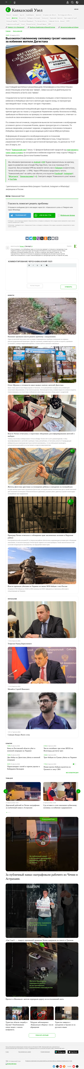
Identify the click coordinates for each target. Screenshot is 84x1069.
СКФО (68, 21)
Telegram (59, 168)
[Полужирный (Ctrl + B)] (29, 265)
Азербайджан (30, 15)
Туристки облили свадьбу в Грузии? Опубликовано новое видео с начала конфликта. (16, 1026)
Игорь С (22, 246)
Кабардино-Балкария (33, 18)
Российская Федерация (26, 21)
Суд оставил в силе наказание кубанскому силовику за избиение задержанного (60, 806)
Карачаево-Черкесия (56, 18)
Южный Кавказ (41, 24)
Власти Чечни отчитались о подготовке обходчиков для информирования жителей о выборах (41, 434)
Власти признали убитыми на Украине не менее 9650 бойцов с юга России (37, 586)
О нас (7, 1052)
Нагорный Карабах (11, 21)
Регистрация (35, 285)
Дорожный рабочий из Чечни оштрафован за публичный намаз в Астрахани (23, 806)
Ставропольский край (12, 24)
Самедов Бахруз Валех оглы (19, 734)
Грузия (8, 18)
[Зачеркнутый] (41, 265)
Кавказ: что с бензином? (16, 27)
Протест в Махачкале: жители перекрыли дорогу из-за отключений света (35, 999)
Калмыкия (45, 18)
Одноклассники (26, 176)
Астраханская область (49, 15)
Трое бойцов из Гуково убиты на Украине (60, 757)
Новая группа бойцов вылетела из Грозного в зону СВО (57, 768)
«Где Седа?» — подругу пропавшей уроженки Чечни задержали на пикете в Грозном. (40, 940)
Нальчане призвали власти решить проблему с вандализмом (32, 336)
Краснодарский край (70, 18)
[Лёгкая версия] (14, 2)
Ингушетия (22, 18)
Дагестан (14, 18)
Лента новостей (17, 31)
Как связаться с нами (24, 1052)
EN (10, 2)
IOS (43, 162)
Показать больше (42, 1035)
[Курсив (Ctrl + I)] (33, 265)
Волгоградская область (65, 15)
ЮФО (49, 24)
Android (37, 162)
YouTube (13, 179)
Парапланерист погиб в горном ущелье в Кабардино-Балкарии (23, 767)
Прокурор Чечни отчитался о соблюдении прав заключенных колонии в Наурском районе (40, 536)
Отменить (68, 287)
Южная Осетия (30, 24)
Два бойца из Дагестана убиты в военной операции (23, 758)
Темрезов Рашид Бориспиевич (20, 643)
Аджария (15, 15)
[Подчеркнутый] (37, 265)
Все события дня (72, 772)
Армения (38, 15)
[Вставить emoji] (47, 265)
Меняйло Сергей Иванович (18, 689)
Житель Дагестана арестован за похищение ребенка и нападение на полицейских (40, 486)
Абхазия (8, 15)
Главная (8, 31)
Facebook (58, 173)
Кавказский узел (19, 150)
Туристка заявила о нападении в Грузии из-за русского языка (65, 1024)
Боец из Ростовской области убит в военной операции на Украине (21, 749)
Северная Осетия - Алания (56, 21)
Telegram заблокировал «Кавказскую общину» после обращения (41, 1024)
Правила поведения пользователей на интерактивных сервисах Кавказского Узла (48, 1061)
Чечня (23, 24)
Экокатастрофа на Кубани (69, 27)
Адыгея (22, 15)
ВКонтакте (13, 176)
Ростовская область (41, 21)
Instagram (68, 173)
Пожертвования (45, 1052)
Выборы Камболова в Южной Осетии (42, 27)
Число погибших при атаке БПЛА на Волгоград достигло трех (58, 749)
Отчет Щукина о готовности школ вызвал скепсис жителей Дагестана (35, 385)
